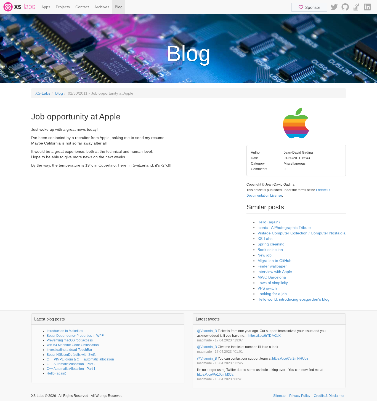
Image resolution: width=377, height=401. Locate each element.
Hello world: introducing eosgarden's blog (293, 299)
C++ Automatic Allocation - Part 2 (71, 364)
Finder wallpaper (272, 266)
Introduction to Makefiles (65, 331)
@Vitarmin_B (207, 331)
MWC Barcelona (271, 277)
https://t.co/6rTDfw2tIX (264, 336)
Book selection (270, 249)
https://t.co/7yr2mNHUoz (290, 358)
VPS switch (267, 288)
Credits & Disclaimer (329, 396)
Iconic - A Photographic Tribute (284, 227)
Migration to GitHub (274, 260)
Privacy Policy (299, 396)
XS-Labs (42, 93)
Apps (45, 7)
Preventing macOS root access (70, 340)
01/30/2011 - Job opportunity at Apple (100, 93)
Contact (82, 7)
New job (264, 255)
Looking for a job (272, 294)
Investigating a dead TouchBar (69, 350)
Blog (119, 7)
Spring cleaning (271, 244)
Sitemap (279, 396)
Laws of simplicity (272, 282)
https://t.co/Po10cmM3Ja (215, 374)
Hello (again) (268, 222)
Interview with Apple (274, 271)
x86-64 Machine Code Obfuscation (73, 345)
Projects (63, 7)
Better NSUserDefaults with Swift (71, 355)
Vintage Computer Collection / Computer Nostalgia (301, 233)
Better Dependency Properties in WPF (75, 336)
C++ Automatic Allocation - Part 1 (71, 369)
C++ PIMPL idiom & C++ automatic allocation (80, 359)
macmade (204, 340)
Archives (101, 7)
